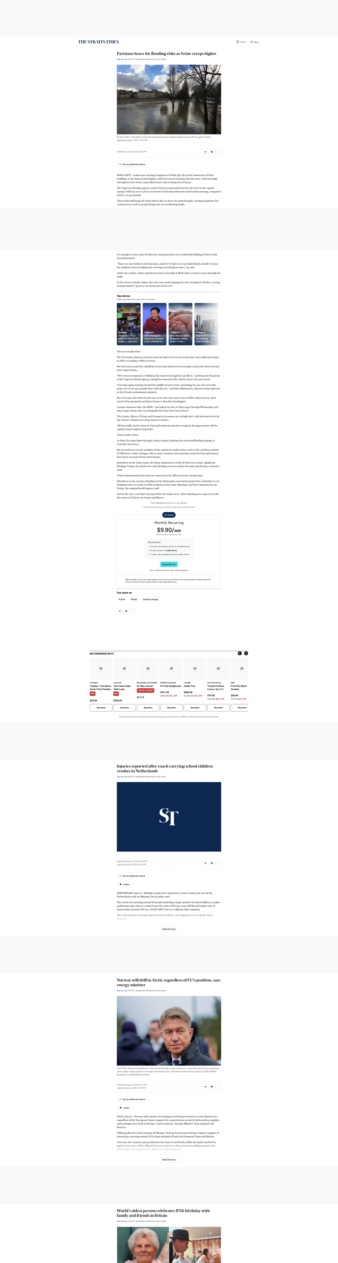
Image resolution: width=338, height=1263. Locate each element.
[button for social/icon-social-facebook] (212, 152)
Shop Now (101, 708)
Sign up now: (122, 59)
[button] (241, 42)
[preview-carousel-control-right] (217, 324)
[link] (98, 42)
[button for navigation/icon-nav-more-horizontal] (218, 152)
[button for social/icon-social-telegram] (205, 152)
